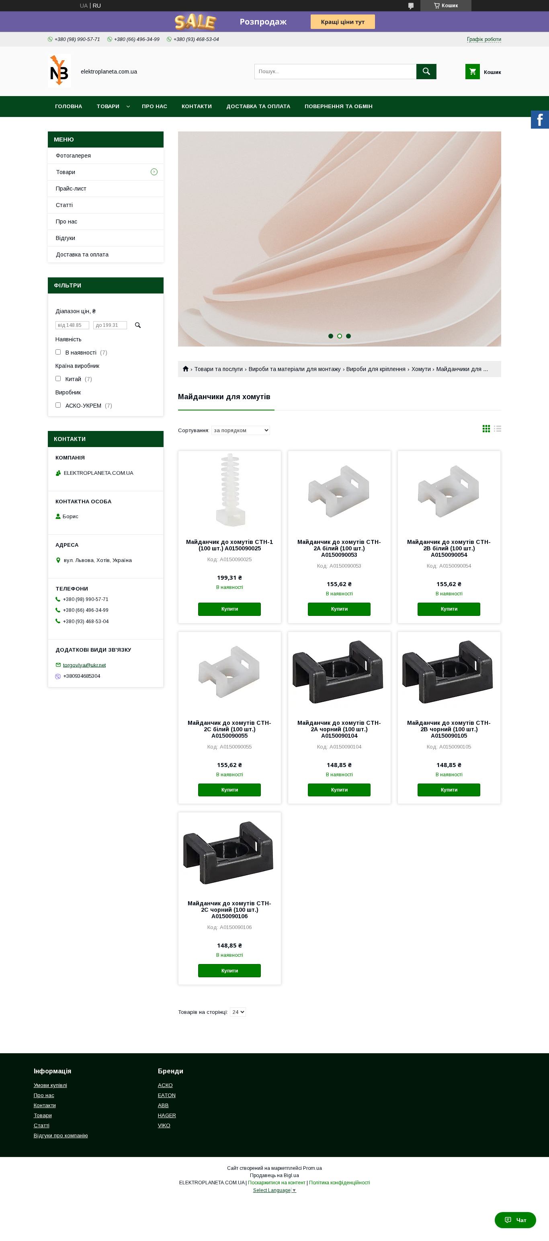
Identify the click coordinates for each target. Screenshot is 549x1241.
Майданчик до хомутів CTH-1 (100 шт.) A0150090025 (229, 545)
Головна (68, 106)
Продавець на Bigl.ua (274, 1175)
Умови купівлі (50, 1085)
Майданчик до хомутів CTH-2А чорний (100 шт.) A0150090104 (339, 729)
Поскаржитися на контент (276, 1183)
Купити (229, 609)
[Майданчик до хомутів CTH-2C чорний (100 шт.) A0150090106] (229, 852)
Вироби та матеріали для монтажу (295, 369)
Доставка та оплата (258, 106)
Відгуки (65, 238)
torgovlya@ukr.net (84, 665)
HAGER (167, 1115)
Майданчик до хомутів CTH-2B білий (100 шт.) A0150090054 (449, 548)
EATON (167, 1095)
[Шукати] (426, 71)
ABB (163, 1105)
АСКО (165, 1085)
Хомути (421, 369)
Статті (64, 205)
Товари (107, 106)
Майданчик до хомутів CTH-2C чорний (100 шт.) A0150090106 (229, 909)
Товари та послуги (218, 369)
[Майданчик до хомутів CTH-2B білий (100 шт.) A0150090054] (449, 491)
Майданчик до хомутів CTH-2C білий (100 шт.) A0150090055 (229, 729)
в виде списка (497, 430)
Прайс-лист (71, 188)
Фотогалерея (73, 155)
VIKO (164, 1125)
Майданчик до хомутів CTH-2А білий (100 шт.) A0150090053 (339, 548)
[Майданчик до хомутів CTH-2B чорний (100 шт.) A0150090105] (449, 672)
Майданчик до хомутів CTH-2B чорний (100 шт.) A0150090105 (449, 729)
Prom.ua (312, 1168)
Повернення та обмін (339, 106)
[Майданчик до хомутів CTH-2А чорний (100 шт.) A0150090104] (339, 672)
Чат (521, 1220)
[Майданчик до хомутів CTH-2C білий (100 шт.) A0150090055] (229, 672)
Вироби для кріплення (376, 369)
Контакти (197, 106)
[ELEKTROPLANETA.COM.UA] (59, 85)
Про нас (154, 106)
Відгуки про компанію (61, 1135)
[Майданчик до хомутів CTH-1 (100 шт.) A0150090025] (229, 491)
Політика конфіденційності (339, 1183)
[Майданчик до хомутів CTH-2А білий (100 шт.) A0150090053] (339, 491)
